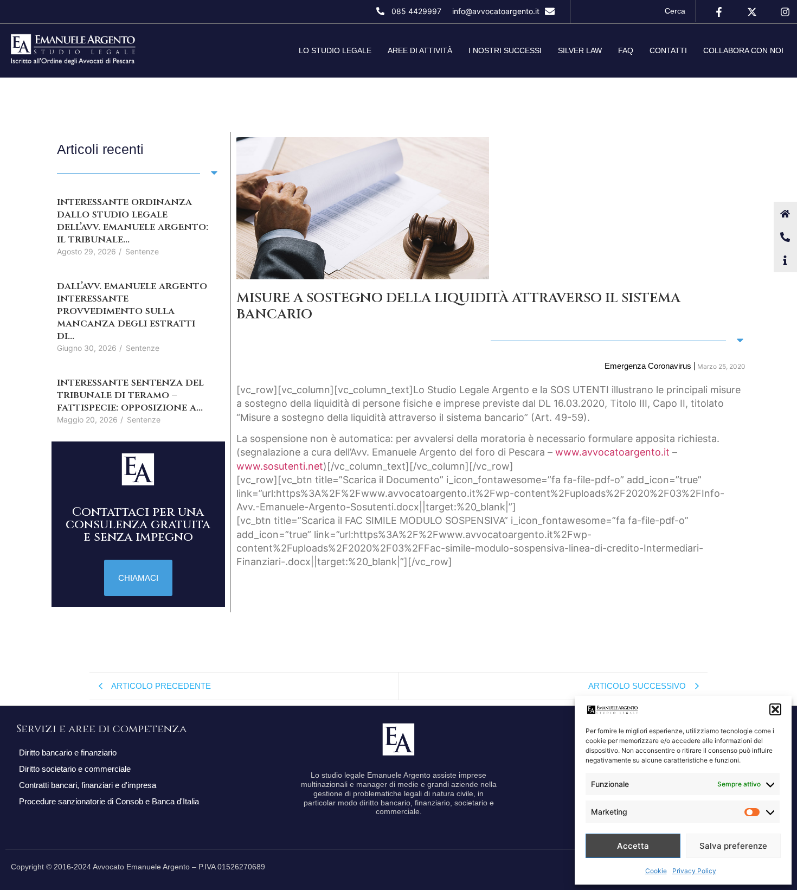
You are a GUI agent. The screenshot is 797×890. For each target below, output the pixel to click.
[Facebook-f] (718, 11)
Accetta (633, 846)
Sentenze (142, 251)
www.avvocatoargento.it (612, 452)
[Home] (785, 213)
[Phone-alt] (785, 236)
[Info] (785, 260)
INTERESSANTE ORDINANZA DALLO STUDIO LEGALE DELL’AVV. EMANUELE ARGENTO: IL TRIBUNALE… (132, 221)
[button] (775, 709)
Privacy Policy (694, 871)
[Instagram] (785, 11)
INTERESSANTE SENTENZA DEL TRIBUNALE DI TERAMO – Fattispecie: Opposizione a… (130, 395)
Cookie (656, 871)
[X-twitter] (752, 11)
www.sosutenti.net (279, 466)
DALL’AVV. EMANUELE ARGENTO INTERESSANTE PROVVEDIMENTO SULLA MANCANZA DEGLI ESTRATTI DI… (132, 311)
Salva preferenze (733, 846)
